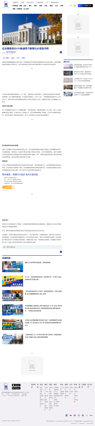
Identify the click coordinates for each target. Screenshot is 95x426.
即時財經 (15, 5)
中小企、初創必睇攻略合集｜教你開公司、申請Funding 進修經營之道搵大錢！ (43, 278)
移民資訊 (76, 396)
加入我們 (26, 9)
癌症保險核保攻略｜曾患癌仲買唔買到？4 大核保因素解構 (83, 94)
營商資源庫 (57, 395)
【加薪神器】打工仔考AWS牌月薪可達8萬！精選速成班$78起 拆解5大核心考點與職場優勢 (43, 336)
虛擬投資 (41, 400)
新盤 (45, 399)
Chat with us (74, 423)
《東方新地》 (24, 394)
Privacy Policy (90, 423)
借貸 (50, 401)
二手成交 (46, 392)
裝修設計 (46, 402)
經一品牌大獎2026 (57, 402)
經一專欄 (6, 58)
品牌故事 (56, 389)
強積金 (51, 395)
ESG (55, 397)
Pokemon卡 (30, 2)
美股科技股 (40, 2)
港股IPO (15, 2)
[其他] (61, 52)
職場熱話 (66, 396)
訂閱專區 (19, 9)
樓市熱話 (46, 408)
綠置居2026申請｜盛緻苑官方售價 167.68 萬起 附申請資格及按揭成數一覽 (83, 73)
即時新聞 (76, 400)
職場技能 (66, 388)
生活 (56, 5)
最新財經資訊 (54, 2)
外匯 (41, 391)
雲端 (61, 395)
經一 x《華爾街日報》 (86, 5)
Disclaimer (81, 423)
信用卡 (51, 405)
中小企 (55, 391)
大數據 (62, 391)
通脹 (23, 58)
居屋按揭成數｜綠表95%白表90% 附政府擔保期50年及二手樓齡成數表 (83, 66)
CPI (18, 58)
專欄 (14, 9)
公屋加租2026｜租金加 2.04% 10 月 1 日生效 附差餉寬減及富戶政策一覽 (83, 80)
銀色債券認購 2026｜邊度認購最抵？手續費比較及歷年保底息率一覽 (83, 87)
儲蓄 (50, 393)
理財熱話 (51, 408)
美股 (41, 389)
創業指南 (56, 393)
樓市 (30, 5)
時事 (61, 5)
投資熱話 (41, 404)
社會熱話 (76, 392)
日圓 (22, 2)
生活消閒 (71, 392)
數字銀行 (51, 398)
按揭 (45, 405)
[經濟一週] (6, 4)
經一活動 (56, 405)
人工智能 (62, 388)
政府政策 (76, 388)
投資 (25, 5)
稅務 (50, 403)
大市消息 (46, 388)
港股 (41, 387)
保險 (50, 391)
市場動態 (56, 387)
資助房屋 (46, 396)
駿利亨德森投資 (11, 52)
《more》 (4, 395)
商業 (40, 5)
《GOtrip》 (7, 394)
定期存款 (51, 388)
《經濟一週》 (24, 395)
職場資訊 (66, 392)
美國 (13, 58)
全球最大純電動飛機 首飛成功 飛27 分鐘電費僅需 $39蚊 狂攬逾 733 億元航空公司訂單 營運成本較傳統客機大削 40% (43, 322)
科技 (46, 5)
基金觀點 (41, 396)
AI (47, 2)
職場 (51, 5)
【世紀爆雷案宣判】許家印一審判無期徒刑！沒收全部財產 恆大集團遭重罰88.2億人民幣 (43, 292)
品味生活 (71, 388)
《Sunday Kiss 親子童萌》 (13, 395)
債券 (41, 393)
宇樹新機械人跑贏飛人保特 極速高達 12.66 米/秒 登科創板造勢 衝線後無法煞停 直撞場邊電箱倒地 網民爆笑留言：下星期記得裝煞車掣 (43, 308)
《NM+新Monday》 (15, 394)
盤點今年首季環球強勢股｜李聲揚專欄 (37, 262)
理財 (35, 5)
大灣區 (55, 399)
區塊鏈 (62, 393)
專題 (20, 5)
